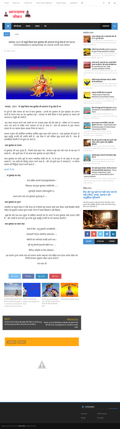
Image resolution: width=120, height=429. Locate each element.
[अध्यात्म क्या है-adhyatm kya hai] (70, 290)
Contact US (28, 3)
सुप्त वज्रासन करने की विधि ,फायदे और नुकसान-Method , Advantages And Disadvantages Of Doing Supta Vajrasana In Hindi (104, 126)
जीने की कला (17, 26)
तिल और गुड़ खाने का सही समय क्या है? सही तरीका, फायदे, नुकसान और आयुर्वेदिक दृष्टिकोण (104, 142)
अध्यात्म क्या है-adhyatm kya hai (70, 299)
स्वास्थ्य (28, 26)
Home (6, 3)
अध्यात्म (37, 26)
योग (45, 26)
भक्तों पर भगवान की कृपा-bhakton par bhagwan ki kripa (31, 301)
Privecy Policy (61, 3)
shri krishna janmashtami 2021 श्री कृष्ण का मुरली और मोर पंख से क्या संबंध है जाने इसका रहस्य (51, 302)
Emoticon (22, 342)
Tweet (15, 276)
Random (106, 26)
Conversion (11, 342)
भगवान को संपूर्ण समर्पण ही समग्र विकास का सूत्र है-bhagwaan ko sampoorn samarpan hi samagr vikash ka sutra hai (13, 302)
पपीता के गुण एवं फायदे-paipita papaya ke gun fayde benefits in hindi (104, 50)
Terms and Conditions (44, 3)
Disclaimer (73, 3)
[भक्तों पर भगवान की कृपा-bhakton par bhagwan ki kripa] (32, 290)
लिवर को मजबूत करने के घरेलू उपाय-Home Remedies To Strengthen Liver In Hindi (104, 110)
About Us (16, 3)
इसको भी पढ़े (9, 169)
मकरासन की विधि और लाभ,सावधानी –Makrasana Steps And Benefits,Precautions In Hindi (103, 95)
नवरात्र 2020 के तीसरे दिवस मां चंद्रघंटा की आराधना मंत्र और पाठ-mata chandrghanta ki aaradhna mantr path (61, 325)
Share (29, 276)
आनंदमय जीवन (21, 426)
